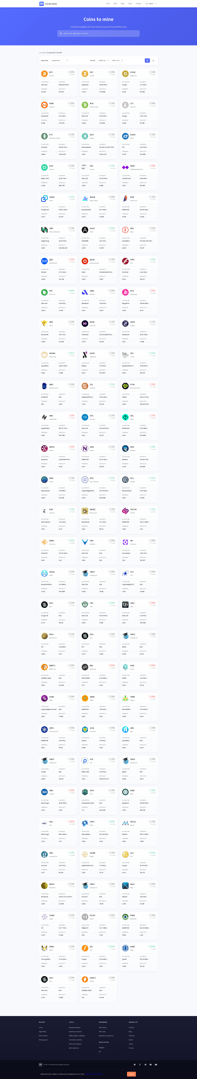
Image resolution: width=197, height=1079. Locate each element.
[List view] (153, 60)
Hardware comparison (106, 1035)
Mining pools (43, 1040)
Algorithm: (44, 60)
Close (131, 1074)
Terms (131, 1044)
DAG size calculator (75, 1044)
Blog (130, 1031)
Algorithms (42, 1031)
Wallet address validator (77, 1035)
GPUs (115, 3)
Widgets (102, 1047)
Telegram (145, 1065)
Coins (108, 3)
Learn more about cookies (94, 1074)
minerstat (48, 3)
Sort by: (92, 60)
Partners (132, 1035)
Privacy (131, 1048)
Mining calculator (74, 1027)
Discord (156, 1065)
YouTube (151, 1065)
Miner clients (43, 1035)
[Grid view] (147, 60)
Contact (138, 3)
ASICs (122, 3)
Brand (131, 1040)
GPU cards (102, 1031)
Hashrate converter (75, 1031)
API (100, 1051)
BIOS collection (74, 1048)
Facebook (140, 1065)
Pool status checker (75, 1040)
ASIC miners (103, 1027)
